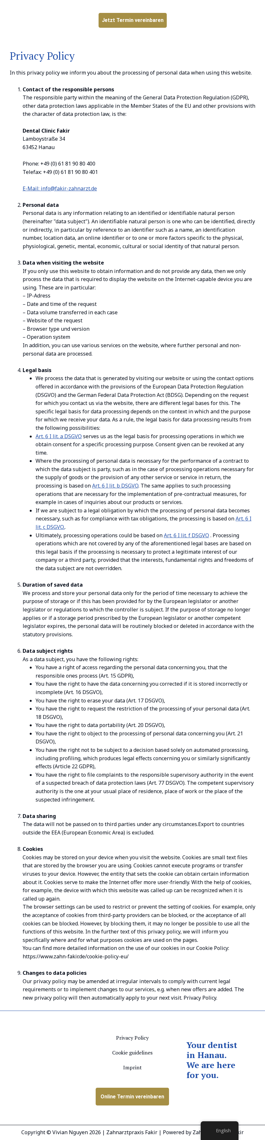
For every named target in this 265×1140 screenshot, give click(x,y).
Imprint (132, 1067)
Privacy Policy (132, 1037)
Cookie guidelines (132, 1052)
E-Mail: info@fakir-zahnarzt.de (60, 188)
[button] (232, 21)
